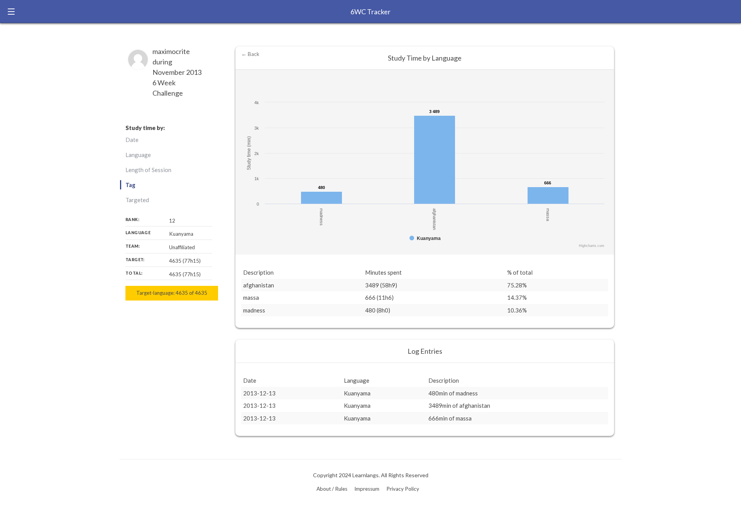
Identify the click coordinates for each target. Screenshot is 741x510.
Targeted (137, 199)
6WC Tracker (370, 11)
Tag (130, 184)
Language (138, 154)
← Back (250, 54)
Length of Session (148, 169)
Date (132, 139)
